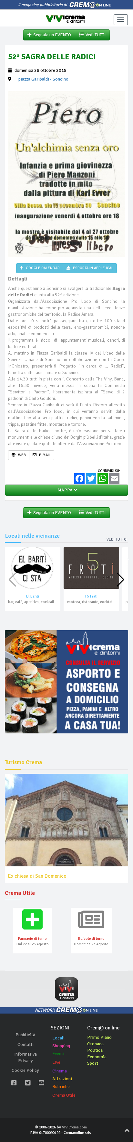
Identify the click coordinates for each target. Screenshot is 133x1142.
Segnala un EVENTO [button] (51, 35)
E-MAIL (44, 455)
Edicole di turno (91, 938)
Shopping (61, 1046)
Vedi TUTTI (95, 35)
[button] (120, 580)
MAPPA (65, 490)
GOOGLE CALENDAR (42, 268)
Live (56, 1062)
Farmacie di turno (32, 938)
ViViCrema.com (74, 1127)
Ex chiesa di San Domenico (37, 876)
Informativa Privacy (25, 1057)
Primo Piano (99, 1037)
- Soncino (43, 79)
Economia (97, 1057)
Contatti (25, 1044)
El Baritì (32, 596)
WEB (21, 455)
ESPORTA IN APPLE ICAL (92, 268)
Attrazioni (62, 1079)
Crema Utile (64, 1095)
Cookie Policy (25, 1070)
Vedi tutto (117, 539)
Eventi (58, 1053)
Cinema (59, 1071)
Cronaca (95, 1044)
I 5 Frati (91, 596)
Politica (95, 1050)
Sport (92, 1063)
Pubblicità (25, 1035)
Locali (58, 1038)
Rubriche (61, 1086)
